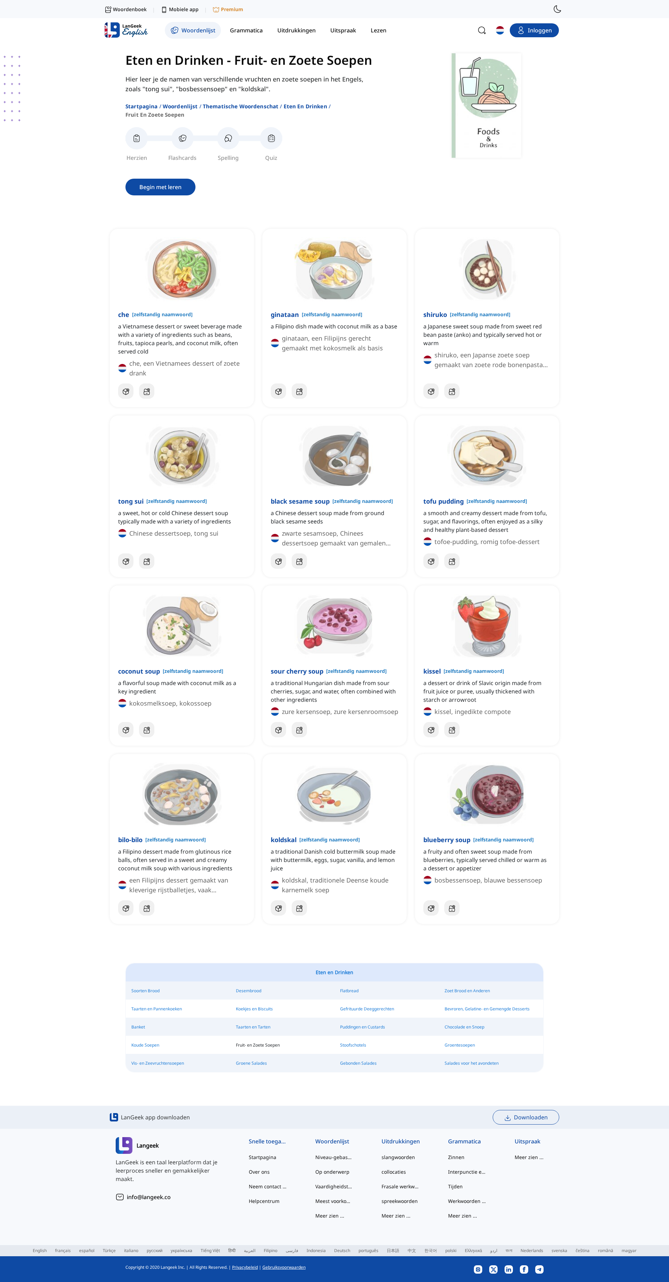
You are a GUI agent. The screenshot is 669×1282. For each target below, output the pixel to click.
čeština (583, 1250)
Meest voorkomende (334, 1201)
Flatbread (349, 991)
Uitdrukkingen (401, 1141)
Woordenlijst (180, 106)
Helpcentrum (264, 1201)
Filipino (270, 1250)
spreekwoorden (400, 1201)
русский (154, 1250)
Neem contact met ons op (268, 1186)
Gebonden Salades (358, 1063)
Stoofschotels (353, 1045)
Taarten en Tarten (253, 1027)
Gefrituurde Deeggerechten (367, 1009)
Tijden (455, 1186)
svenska (559, 1250)
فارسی (292, 1250)
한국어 (430, 1250)
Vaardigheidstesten (334, 1186)
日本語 (393, 1250)
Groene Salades (251, 1063)
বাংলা (509, 1250)
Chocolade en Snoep (464, 1027)
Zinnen (456, 1157)
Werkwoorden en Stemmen (467, 1201)
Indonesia (316, 1250)
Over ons (259, 1171)
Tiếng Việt (210, 1250)
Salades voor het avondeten (472, 1063)
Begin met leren (160, 187)
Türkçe (109, 1250)
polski (450, 1250)
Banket (138, 1027)
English (40, 1250)
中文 (412, 1250)
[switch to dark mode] (557, 9)
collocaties (394, 1171)
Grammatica (464, 1141)
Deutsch (342, 1250)
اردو (493, 1250)
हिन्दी (232, 1250)
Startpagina (141, 106)
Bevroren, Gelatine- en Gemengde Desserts (487, 1009)
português (368, 1250)
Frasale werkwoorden (401, 1186)
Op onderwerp (332, 1171)
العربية (249, 1250)
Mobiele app (184, 9)
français (63, 1250)
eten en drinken (305, 106)
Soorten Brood (145, 991)
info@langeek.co (149, 1197)
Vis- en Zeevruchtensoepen (157, 1063)
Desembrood (248, 991)
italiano (131, 1250)
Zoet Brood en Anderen (467, 991)
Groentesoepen (460, 1045)
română (605, 1250)
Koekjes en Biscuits (254, 1009)
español (86, 1250)
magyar (629, 1250)
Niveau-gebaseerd (334, 1157)
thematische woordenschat (241, 106)
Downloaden (531, 1117)
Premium (232, 9)
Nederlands (532, 1250)
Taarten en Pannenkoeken (156, 1009)
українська (181, 1250)
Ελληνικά (473, 1250)
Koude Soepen (145, 1045)
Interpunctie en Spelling (467, 1171)
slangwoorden (398, 1157)
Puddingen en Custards (362, 1027)
